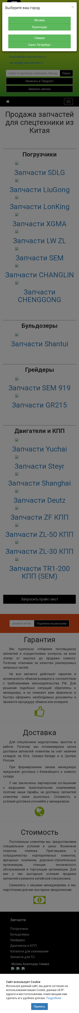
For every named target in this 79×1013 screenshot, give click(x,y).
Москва (39, 20)
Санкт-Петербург (39, 44)
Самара (39, 38)
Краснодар (39, 27)
